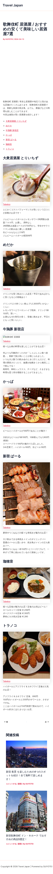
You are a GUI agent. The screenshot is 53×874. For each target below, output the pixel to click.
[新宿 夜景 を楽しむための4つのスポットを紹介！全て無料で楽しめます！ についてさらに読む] (26, 754)
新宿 (20, 784)
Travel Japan (13, 5)
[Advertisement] (26, 69)
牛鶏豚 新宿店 (12, 130)
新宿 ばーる (11, 139)
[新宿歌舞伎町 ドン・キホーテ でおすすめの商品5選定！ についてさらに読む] (26, 811)
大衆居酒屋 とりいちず (16, 121)
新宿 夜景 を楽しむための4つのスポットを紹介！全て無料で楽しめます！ (26, 775)
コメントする (11, 784)
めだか (9, 126)
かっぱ (9, 135)
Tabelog (6, 204)
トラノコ (10, 149)
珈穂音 (9, 144)
